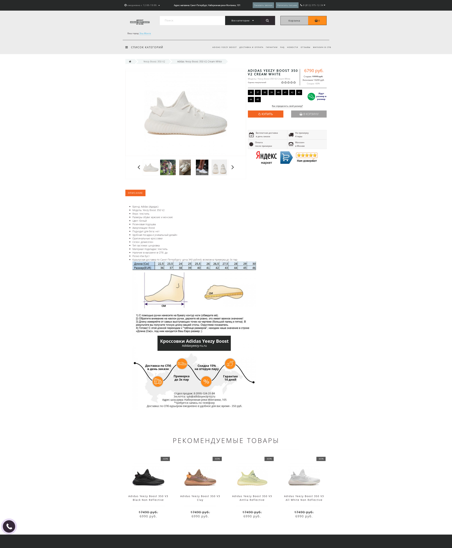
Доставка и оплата (251, 47)
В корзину (311, 114)
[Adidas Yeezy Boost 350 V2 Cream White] (151, 167)
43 (299, 92)
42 (292, 92)
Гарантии (272, 47)
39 (271, 92)
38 (264, 92)
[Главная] (130, 61)
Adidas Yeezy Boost (224, 47)
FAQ (282, 47)
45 (258, 99)
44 (251, 99)
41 (285, 92)
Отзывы (306, 47)
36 (251, 92)
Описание (135, 192)
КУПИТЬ (267, 114)
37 (258, 92)
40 (278, 92)
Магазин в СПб (322, 47)
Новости (292, 47)
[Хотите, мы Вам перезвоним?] (9, 526)
